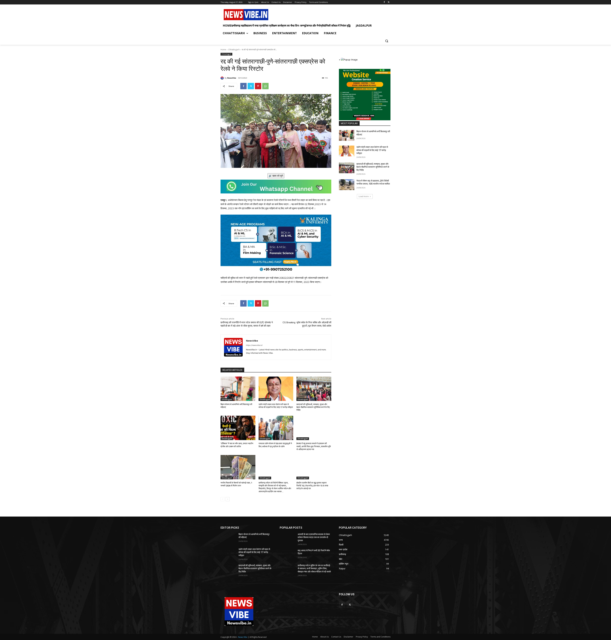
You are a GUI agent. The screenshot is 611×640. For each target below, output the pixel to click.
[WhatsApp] (265, 86)
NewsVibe (231, 78)
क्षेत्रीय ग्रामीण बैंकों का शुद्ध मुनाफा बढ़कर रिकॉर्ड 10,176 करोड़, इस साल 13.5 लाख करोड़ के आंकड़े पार (312, 486)
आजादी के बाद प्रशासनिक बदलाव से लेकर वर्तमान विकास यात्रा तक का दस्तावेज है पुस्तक (314, 537)
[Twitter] (388, 2)
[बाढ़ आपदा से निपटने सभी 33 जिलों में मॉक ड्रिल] (287, 554)
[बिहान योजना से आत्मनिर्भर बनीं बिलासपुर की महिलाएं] (238, 389)
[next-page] (228, 499)
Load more (364, 196)
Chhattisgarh (234, 49)
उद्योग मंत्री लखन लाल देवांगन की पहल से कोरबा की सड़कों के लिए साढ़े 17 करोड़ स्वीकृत (372, 150)
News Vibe (243, 637)
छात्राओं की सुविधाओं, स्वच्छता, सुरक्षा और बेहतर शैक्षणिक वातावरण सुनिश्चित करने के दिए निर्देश (313, 407)
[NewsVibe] (223, 78)
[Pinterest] (258, 86)
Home (223, 49)
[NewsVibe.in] (246, 14)
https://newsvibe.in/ (254, 345)
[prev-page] (223, 499)
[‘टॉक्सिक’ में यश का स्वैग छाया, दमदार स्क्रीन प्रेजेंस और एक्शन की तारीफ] (238, 428)
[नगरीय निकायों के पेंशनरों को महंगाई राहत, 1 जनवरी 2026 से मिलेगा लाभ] (238, 467)
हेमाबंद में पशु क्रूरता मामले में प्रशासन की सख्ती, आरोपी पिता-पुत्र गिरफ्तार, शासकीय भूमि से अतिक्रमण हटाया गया (313, 446)
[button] (386, 41)
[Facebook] (384, 2)
